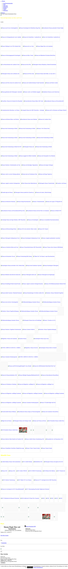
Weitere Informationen (38, 567)
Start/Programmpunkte (8, 3)
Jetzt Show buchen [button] (4, 535)
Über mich (5, 5)
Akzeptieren (30, 567)
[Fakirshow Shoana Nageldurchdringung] (10, 311)
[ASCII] (28, 517)
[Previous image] (5, 528)
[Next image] (21, 528)
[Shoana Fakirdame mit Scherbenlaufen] (23, 430)
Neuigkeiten (4, 542)
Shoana (3, 1)
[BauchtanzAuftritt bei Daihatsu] (27, 462)
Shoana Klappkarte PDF (31, 526)
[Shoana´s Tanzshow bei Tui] (49, 320)
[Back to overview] (25, 526)
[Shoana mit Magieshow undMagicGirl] (26, 384)
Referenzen (5, 6)
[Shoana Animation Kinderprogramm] (9, 357)
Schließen (3, 562)
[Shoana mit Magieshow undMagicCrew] (45, 384)
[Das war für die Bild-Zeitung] (27, 138)
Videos (4, 9)
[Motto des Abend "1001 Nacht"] (37, 462)
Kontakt (5, 8)
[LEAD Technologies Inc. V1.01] (45, 74)
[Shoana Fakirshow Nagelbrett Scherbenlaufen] (11, 329)
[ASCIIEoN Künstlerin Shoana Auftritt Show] (55, 421)
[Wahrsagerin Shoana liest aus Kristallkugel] (32, 320)
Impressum (5, 10)
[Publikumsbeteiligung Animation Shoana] (31, 302)
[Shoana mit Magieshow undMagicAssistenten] (11, 393)
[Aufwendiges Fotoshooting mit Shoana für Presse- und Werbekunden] (4, 471)
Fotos (4, 4)
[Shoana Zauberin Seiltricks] (28, 329)
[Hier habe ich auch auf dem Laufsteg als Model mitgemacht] (45, 138)
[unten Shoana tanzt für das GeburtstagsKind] (9, 28)
